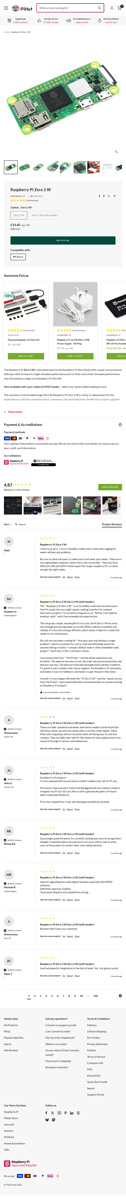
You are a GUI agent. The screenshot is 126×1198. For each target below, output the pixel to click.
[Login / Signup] (112, 8)
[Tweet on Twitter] (109, 196)
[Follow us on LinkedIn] (71, 1113)
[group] (21, 485)
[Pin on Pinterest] (104, 196)
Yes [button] (63, 577)
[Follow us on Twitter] (52, 1113)
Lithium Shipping (96, 1031)
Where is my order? (56, 1044)
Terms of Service (96, 1056)
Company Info (95, 1062)
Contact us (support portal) (60, 1025)
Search (7, 1044)
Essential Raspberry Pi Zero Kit (24, 339)
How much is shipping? (58, 1060)
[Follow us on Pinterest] (65, 1113)
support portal (82, 22)
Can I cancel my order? (58, 1031)
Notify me (63, 240)
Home (6, 32)
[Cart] (119, 8)
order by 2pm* (111, 22)
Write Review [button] (110, 487)
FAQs (7, 1031)
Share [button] (77, 577)
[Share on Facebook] (99, 196)
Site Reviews (11, 1050)
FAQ (89, 1069)
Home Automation (14, 1143)
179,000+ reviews (51, 22)
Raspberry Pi (17, 196)
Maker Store (11, 1118)
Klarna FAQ (93, 1075)
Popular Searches (13, 1037)
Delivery (92, 1025)
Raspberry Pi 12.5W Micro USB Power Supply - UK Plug (73, 341)
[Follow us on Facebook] (46, 1113)
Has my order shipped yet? (60, 1037)
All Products (11, 1025)
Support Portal (95, 1094)
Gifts (7, 1149)
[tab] (112, 524)
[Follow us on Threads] (78, 1113)
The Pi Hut (13, 335)
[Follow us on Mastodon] (53, 1120)
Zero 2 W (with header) (45, 215)
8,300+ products (20, 22)
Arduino (8, 1130)
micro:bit (9, 1124)
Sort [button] (7, 524)
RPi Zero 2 (18, 256)
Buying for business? (56, 1067)
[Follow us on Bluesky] (47, 1120)
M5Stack (9, 1136)
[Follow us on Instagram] (59, 1113)
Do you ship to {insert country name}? (62, 1052)
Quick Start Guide (97, 1081)
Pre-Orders (93, 1037)
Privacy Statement (97, 1044)
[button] (13, 505)
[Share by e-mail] (114, 196)
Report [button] (70, 577)
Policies (91, 1050)
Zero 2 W (19, 215)
